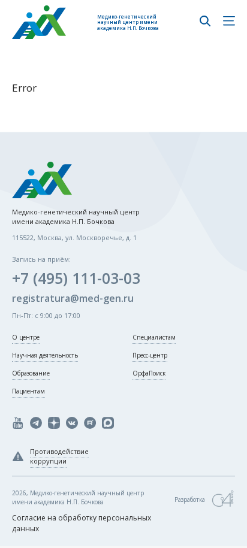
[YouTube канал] (18, 423)
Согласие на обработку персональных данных (81, 523)
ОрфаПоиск (148, 373)
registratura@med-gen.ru (73, 298)
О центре (26, 337)
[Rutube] (90, 423)
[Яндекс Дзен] (54, 423)
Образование (31, 373)
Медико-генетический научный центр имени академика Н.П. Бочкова (128, 22)
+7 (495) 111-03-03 (76, 278)
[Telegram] (36, 423)
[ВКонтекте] (72, 423)
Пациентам (28, 391)
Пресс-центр (149, 355)
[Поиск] (205, 22)
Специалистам (154, 337)
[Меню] (229, 22)
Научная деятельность (45, 355)
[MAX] (108, 423)
